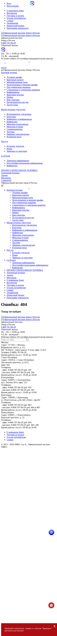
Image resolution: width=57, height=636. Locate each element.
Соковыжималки (15, 129)
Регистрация (13, 6)
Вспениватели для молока (19, 114)
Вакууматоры (13, 100)
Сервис (10, 20)
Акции (4, 175)
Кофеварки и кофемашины (19, 119)
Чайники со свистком (17, 151)
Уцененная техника (10, 173)
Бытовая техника (9, 72)
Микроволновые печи (17, 82)
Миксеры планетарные (17, 124)
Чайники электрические (18, 134)
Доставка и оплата (15, 15)
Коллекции (12, 13)
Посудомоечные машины (18, 87)
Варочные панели (15, 80)
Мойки (10, 97)
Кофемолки (12, 122)
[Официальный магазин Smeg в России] (20, 318)
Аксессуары (12, 105)
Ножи (9, 148)
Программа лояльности (18, 28)
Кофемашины (13, 92)
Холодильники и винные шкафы (22, 85)
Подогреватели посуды (17, 102)
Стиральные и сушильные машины (23, 90)
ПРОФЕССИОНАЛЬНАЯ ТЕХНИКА (19, 170)
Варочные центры (15, 95)
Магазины (6, 178)
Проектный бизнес (15, 25)
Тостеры (11, 132)
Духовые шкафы (14, 77)
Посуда (4, 141)
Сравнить (6, 180)
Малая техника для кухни (13, 109)
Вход (9, 3)
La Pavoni (5, 156)
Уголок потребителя (16, 18)
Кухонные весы (14, 137)
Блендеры (11, 116)
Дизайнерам (12, 23)
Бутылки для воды (15, 146)
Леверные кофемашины (18, 160)
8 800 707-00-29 (8, 43)
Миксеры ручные (15, 127)
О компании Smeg (15, 10)
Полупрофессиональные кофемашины (25, 163)
